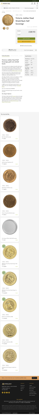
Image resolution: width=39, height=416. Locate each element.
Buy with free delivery (27, 41)
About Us (22, 388)
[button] (12, 15)
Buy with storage (27, 38)
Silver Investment (32, 395)
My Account (23, 385)
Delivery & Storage (32, 387)
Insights (30, 385)
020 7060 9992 (5, 389)
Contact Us (22, 387)
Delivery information (14, 55)
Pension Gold (31, 388)
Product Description (6, 55)
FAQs (21, 390)
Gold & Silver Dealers (32, 393)
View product (10, 132)
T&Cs (22, 402)
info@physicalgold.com (6, 388)
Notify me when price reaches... (27, 45)
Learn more (29, 50)
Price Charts (31, 390)
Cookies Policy (27, 402)
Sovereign (14, 96)
